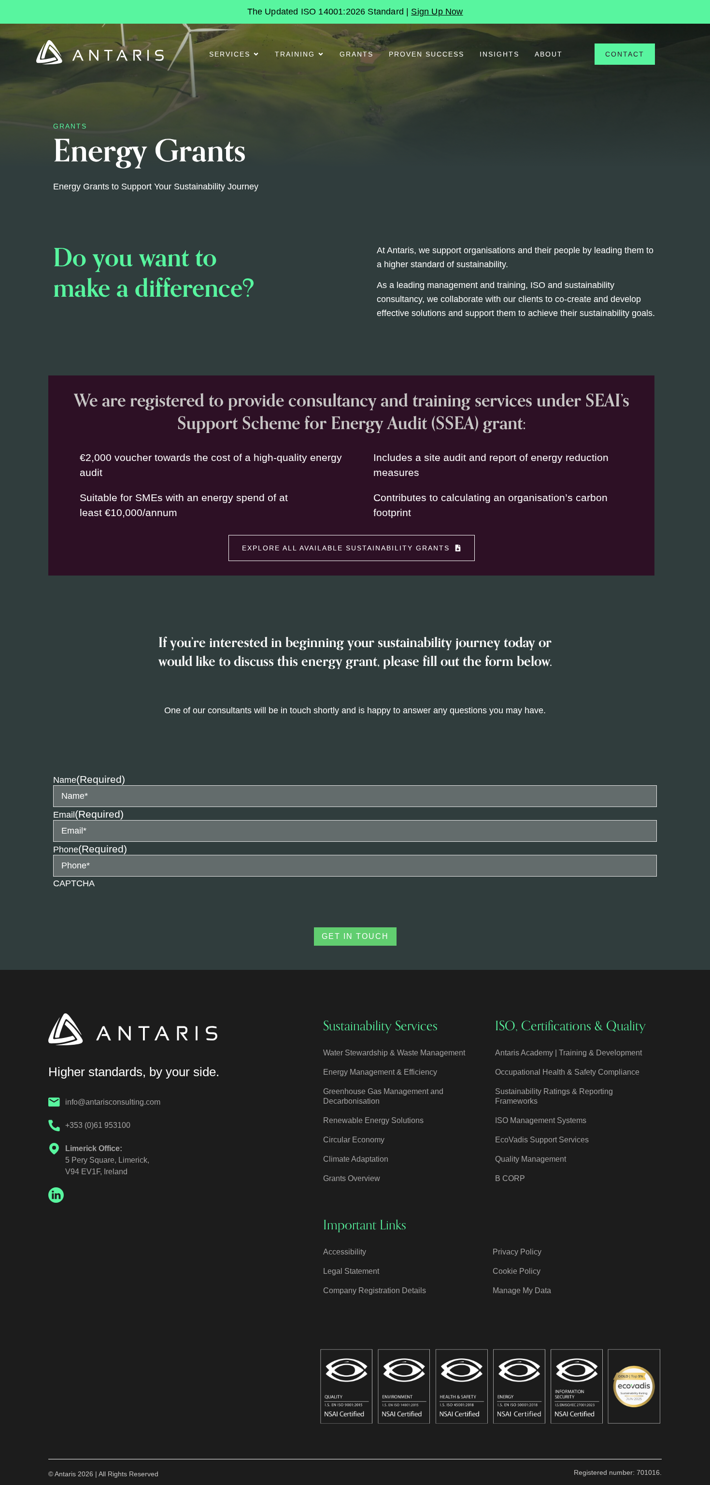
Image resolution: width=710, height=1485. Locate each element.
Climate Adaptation (355, 1159)
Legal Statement (351, 1271)
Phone (90, 849)
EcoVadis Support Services (542, 1140)
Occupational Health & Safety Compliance (567, 1072)
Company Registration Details (374, 1290)
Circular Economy (353, 1140)
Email (88, 814)
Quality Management (530, 1159)
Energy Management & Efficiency (380, 1072)
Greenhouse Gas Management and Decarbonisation (383, 1096)
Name (89, 779)
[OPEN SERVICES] (256, 54)
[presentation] (126, 908)
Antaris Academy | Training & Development (568, 1053)
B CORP (510, 1178)
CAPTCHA (74, 883)
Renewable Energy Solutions (373, 1120)
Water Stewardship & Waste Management (394, 1053)
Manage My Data (522, 1290)
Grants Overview (351, 1178)
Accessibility (344, 1252)
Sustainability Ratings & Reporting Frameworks (554, 1096)
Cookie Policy (516, 1271)
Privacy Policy (517, 1252)
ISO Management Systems (540, 1120)
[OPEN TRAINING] (320, 54)
